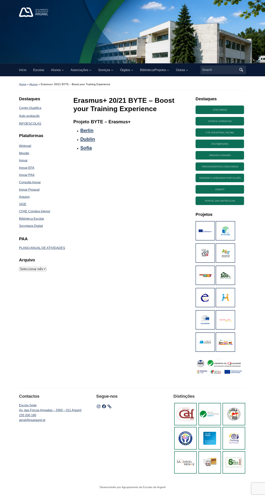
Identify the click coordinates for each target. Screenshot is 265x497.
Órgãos (125, 70)
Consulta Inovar (30, 182)
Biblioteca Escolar (31, 218)
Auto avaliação (29, 116)
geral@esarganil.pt (32, 420)
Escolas (38, 70)
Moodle (24, 153)
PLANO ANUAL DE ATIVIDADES (42, 248)
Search (241, 70)
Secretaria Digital (31, 225)
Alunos (56, 70)
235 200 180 (27, 415)
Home (22, 84)
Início (22, 70)
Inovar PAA (27, 175)
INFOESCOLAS (30, 123)
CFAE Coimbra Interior (34, 211)
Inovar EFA (26, 167)
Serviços (104, 70)
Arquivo (24, 196)
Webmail (25, 146)
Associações (79, 70)
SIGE (22, 204)
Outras (180, 70)
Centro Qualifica (30, 108)
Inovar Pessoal (29, 189)
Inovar (23, 160)
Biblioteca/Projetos (153, 70)
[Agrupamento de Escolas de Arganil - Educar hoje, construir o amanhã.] (33, 12)
